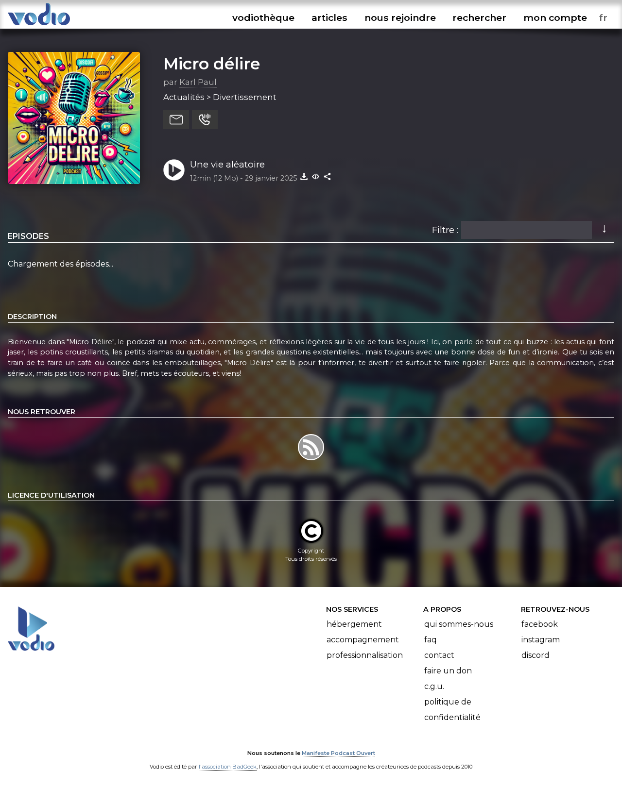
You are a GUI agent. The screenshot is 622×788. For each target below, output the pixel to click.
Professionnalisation (365, 655)
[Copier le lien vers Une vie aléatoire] (327, 176)
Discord (535, 655)
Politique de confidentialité (452, 709)
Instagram (540, 639)
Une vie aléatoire (227, 164)
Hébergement (354, 624)
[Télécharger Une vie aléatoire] (304, 176)
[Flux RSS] (310, 459)
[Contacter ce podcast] (176, 119)
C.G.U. (434, 686)
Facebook (539, 624)
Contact (439, 655)
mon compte (555, 17)
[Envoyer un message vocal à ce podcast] (205, 119)
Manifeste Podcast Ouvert (338, 753)
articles (329, 17)
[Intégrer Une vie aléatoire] (316, 176)
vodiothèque (263, 17)
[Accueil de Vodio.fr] (39, 25)
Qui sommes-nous (458, 624)
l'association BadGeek (228, 766)
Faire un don (448, 670)
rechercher (479, 17)
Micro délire (211, 63)
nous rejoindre (400, 17)
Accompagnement (363, 639)
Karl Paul (198, 82)
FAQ (430, 639)
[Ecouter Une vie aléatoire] (174, 170)
